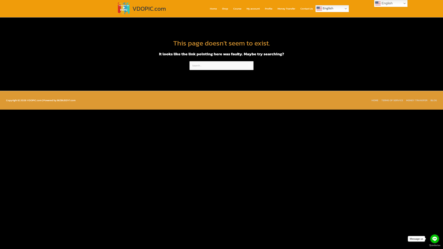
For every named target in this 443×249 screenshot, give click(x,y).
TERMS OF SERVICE (392, 100)
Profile (268, 9)
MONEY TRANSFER (416, 100)
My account (253, 9)
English (327, 8)
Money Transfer (286, 9)
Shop (225, 9)
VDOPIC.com (149, 8)
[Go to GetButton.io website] (434, 245)
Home (213, 9)
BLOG (434, 100)
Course (237, 9)
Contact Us (306, 9)
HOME (375, 100)
